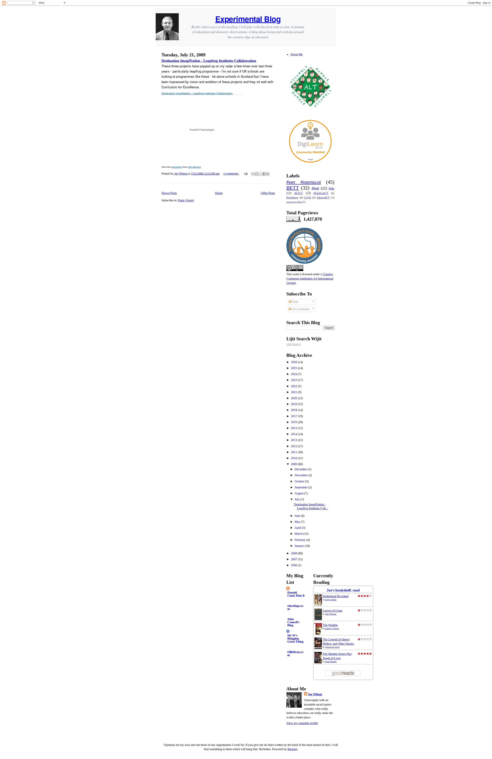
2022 (294, 386)
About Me (296, 54)
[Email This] (253, 174)
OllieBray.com (295, 653)
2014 (294, 434)
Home (219, 193)
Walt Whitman (330, 614)
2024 (294, 374)
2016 (294, 422)
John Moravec (194, 167)
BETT (292, 188)
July (297, 499)
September (301, 487)
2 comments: (231, 173)
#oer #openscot (303, 182)
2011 (294, 452)
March (299, 533)
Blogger (292, 749)
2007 (294, 559)
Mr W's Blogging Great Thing (295, 638)
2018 (294, 410)
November (301, 475)
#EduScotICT (320, 193)
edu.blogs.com (295, 607)
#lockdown (292, 197)
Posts (294, 301)
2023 (294, 380)
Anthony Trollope (332, 628)
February (300, 539)
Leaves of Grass (332, 610)
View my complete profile (302, 723)
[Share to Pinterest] (268, 174)
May (298, 521)
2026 (294, 362)
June (298, 515)
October (300, 481)
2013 (294, 440)
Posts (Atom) (186, 200)
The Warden (330, 625)
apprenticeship (294, 202)
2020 (294, 398)
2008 (294, 553)
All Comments (300, 309)
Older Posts (268, 193)
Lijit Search (293, 344)
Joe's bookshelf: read (343, 590)
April (298, 527)
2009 (294, 464)
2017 (294, 416)
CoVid (307, 197)
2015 (294, 428)
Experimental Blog (248, 18)
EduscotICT (323, 197)
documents (177, 167)
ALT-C (298, 193)
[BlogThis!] (257, 174)
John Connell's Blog (293, 622)
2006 (294, 565)
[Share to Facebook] (264, 174)
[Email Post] (245, 173)
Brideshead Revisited (335, 596)
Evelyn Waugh (330, 600)
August (299, 493)
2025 (294, 368)
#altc (331, 188)
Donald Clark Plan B (296, 594)
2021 (294, 392)
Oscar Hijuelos (331, 662)
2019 (294, 404)
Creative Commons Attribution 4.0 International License (309, 278)
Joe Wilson (315, 694)
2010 (294, 458)
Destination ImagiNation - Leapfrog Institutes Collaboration (208, 61)
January (300, 545)
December (301, 469)
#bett (315, 188)
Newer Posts (169, 193)
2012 (294, 446)
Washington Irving (332, 647)
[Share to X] (260, 174)
